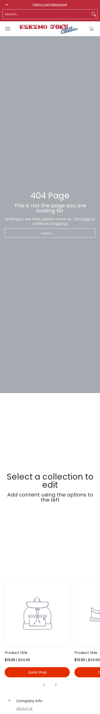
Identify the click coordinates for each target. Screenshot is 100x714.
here (86, 219)
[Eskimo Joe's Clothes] (49, 29)
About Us (24, 708)
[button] (91, 28)
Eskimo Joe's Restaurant (50, 4)
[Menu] (7, 28)
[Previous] (44, 685)
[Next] (55, 685)
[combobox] (46, 14)
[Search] (93, 14)
